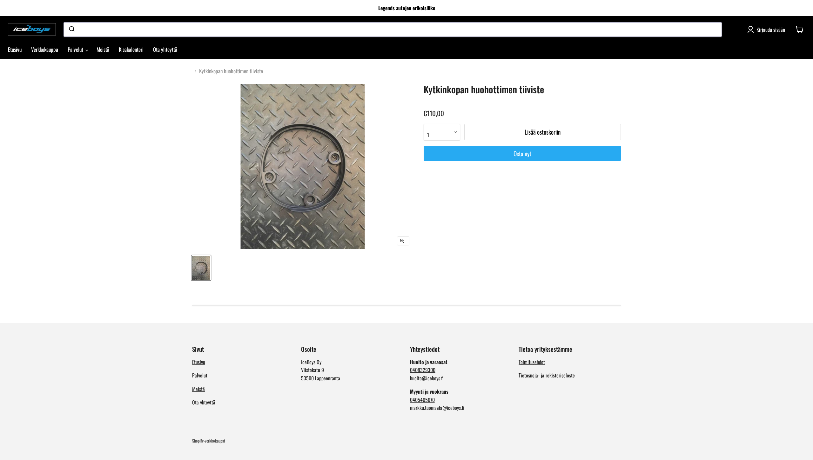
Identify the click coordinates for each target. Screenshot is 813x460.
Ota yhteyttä (165, 49)
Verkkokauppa (44, 49)
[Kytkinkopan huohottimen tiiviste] (201, 267)
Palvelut (76, 49)
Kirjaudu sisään (770, 29)
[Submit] (71, 30)
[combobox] (393, 29)
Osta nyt (522, 153)
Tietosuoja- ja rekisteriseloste (547, 375)
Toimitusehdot (532, 362)
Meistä (103, 49)
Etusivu (15, 49)
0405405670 (422, 399)
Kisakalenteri (131, 49)
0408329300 (422, 370)
